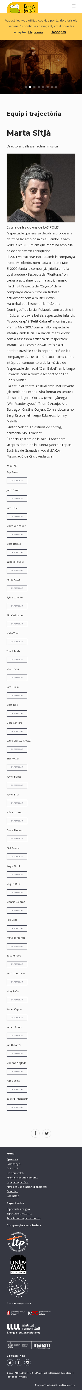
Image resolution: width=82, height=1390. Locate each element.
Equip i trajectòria (17, 1182)
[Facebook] (18, 1362)
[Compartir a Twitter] (46, 1133)
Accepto (58, 32)
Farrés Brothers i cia (65, 1385)
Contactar (13, 1195)
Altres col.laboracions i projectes (27, 1186)
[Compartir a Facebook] (35, 1133)
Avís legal (67, 1372)
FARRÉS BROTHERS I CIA (26, 1372)
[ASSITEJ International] (41, 1287)
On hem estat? (15, 1173)
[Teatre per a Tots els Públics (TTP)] (41, 1242)
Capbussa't (17, 480)
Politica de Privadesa (17, 1376)
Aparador (12, 1159)
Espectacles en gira (18, 1209)
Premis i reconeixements (22, 1177)
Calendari (12, 1191)
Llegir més (35, 32)
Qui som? (12, 1168)
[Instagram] (27, 1362)
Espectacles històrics (19, 1213)
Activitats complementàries (23, 1218)
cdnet (50, 1385)
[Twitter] (10, 1362)
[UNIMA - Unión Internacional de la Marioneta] (41, 1264)
